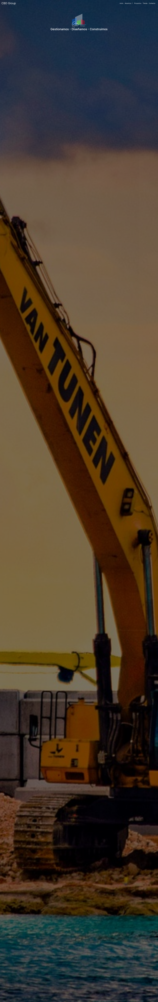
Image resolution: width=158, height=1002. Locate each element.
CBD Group (8, 3)
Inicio (121, 3)
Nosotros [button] (128, 3)
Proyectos (137, 3)
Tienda (145, 3)
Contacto (152, 3)
